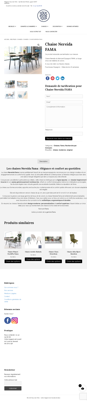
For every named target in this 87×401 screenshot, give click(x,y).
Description (43, 161)
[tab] (43, 161)
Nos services (8, 290)
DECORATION (57, 26)
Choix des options (13, 261)
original (70, 150)
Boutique (13, 39)
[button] (38, 45)
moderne (62, 150)
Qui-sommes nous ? (11, 287)
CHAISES (44, 26)
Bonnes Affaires (73, 26)
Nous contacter (51, 31)
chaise (55, 150)
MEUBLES (11, 26)
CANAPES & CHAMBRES (27, 26)
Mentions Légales (10, 293)
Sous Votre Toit (35, 31)
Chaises (25, 39)
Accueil (6, 39)
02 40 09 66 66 (37, 6)
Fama (62, 145)
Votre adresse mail (10, 380)
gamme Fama (51, 212)
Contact (7, 296)
